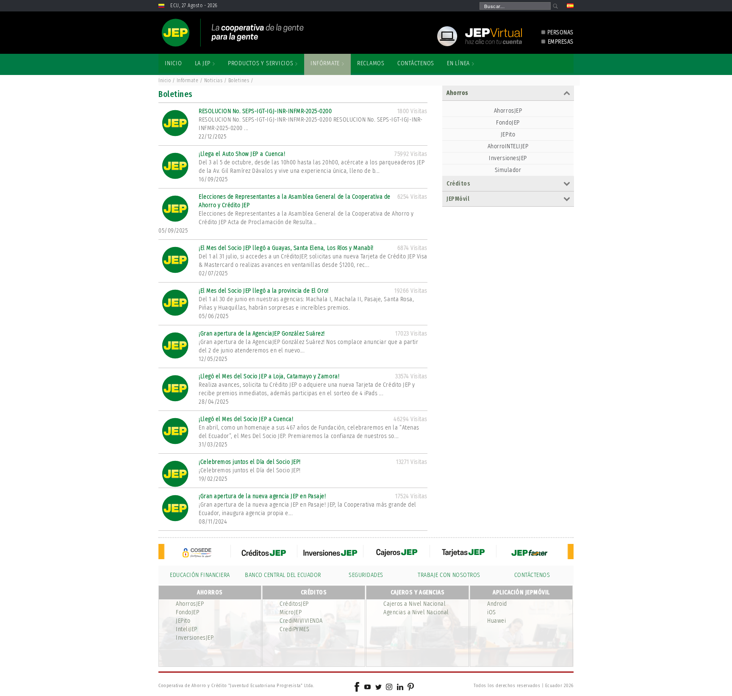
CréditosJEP (294, 603)
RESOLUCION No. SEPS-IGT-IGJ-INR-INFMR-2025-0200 (265, 111)
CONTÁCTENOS (532, 575)
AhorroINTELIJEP (508, 146)
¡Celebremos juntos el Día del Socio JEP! (250, 462)
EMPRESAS (561, 41)
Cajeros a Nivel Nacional (414, 603)
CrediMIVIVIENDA (301, 620)
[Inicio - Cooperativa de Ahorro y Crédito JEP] (232, 33)
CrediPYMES (294, 629)
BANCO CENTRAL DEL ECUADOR (283, 575)
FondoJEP (507, 122)
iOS (491, 612)
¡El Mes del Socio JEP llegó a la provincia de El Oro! (264, 290)
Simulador (508, 170)
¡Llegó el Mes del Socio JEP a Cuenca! (246, 419)
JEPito (508, 134)
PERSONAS (560, 32)
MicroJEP (291, 612)
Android (497, 603)
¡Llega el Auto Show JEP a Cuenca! (242, 154)
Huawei (496, 620)
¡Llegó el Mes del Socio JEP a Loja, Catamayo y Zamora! (269, 376)
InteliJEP (186, 629)
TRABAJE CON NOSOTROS (449, 575)
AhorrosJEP (508, 110)
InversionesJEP (508, 158)
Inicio (164, 80)
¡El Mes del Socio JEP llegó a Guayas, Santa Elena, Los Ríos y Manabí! (286, 248)
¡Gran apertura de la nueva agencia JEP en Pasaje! (262, 496)
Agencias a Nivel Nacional (416, 612)
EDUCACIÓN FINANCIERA (200, 575)
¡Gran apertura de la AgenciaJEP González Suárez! (262, 333)
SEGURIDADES (366, 575)
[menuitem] (173, 63)
